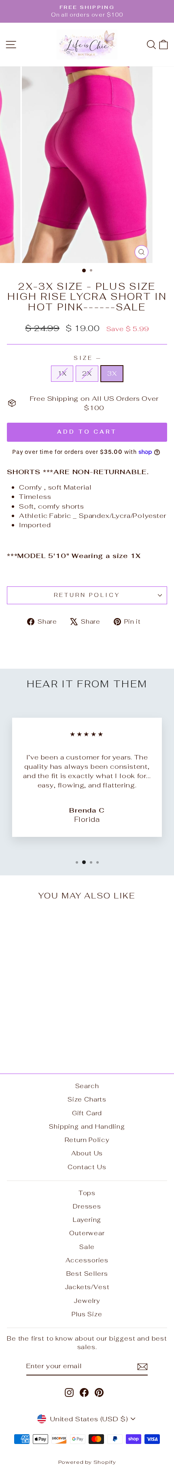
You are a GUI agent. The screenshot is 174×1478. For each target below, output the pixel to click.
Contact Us (87, 1167)
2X (87, 373)
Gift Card (87, 1113)
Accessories (87, 1260)
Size (87, 358)
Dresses (87, 1206)
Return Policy (87, 595)
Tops (87, 1193)
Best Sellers (87, 1273)
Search (87, 1086)
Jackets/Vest (87, 1287)
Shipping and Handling (87, 1126)
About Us (87, 1153)
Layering (87, 1219)
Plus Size (87, 1314)
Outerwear (86, 1233)
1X (62, 373)
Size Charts (87, 1099)
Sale (86, 1247)
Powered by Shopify (87, 1462)
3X (112, 373)
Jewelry (87, 1301)
